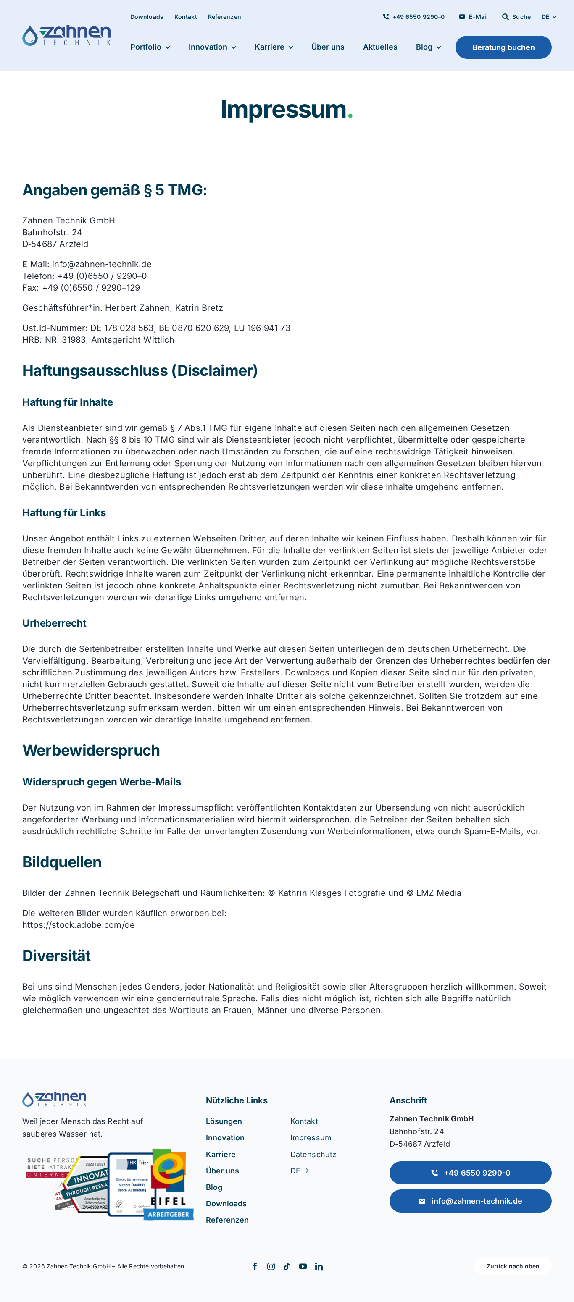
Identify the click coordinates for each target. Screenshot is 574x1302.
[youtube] (303, 1266)
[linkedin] (319, 1266)
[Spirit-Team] (54, 1096)
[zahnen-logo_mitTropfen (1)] (66, 29)
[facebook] (255, 1266)
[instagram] (271, 1266)
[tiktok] (287, 1266)
